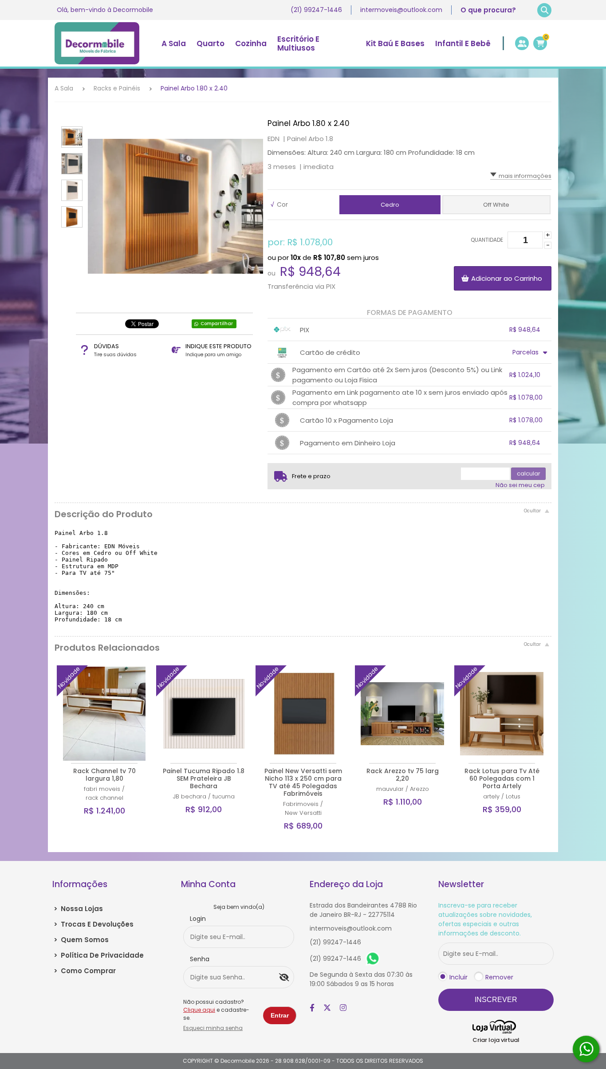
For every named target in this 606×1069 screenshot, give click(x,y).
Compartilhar (217, 323)
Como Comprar (85, 970)
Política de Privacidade (99, 955)
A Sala (64, 88)
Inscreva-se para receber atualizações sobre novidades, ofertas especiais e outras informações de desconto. (485, 919)
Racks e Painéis (117, 88)
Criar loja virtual (495, 1040)
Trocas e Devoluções (94, 924)
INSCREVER (496, 999)
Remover (499, 977)
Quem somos (81, 939)
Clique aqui (199, 1010)
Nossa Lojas (78, 908)
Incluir (458, 977)
